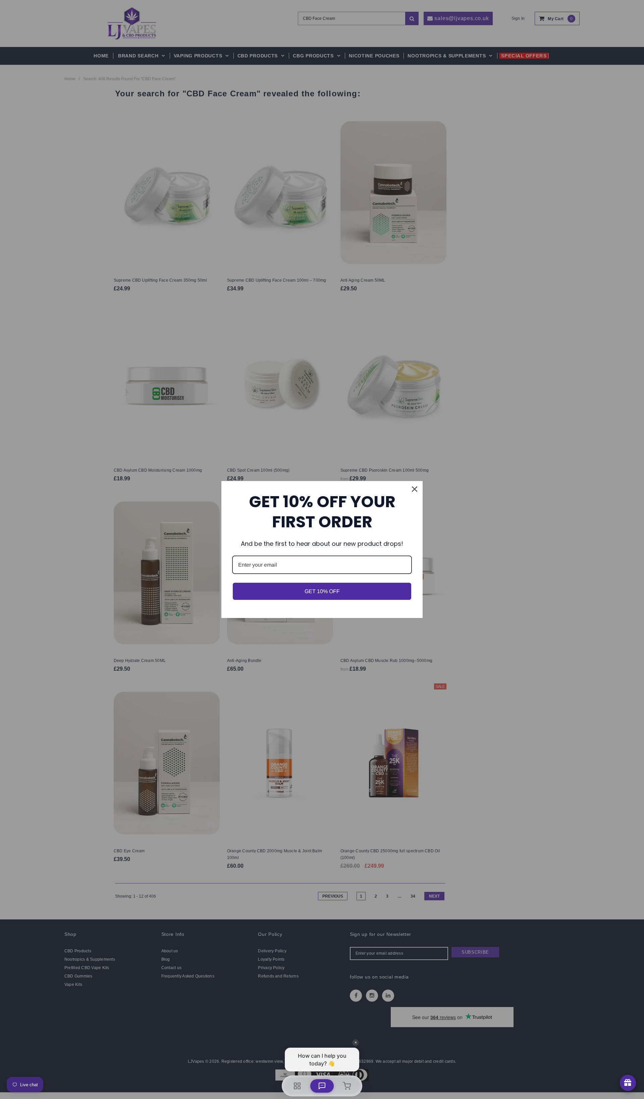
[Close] (415, 489)
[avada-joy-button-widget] (628, 1083)
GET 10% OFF (322, 591)
